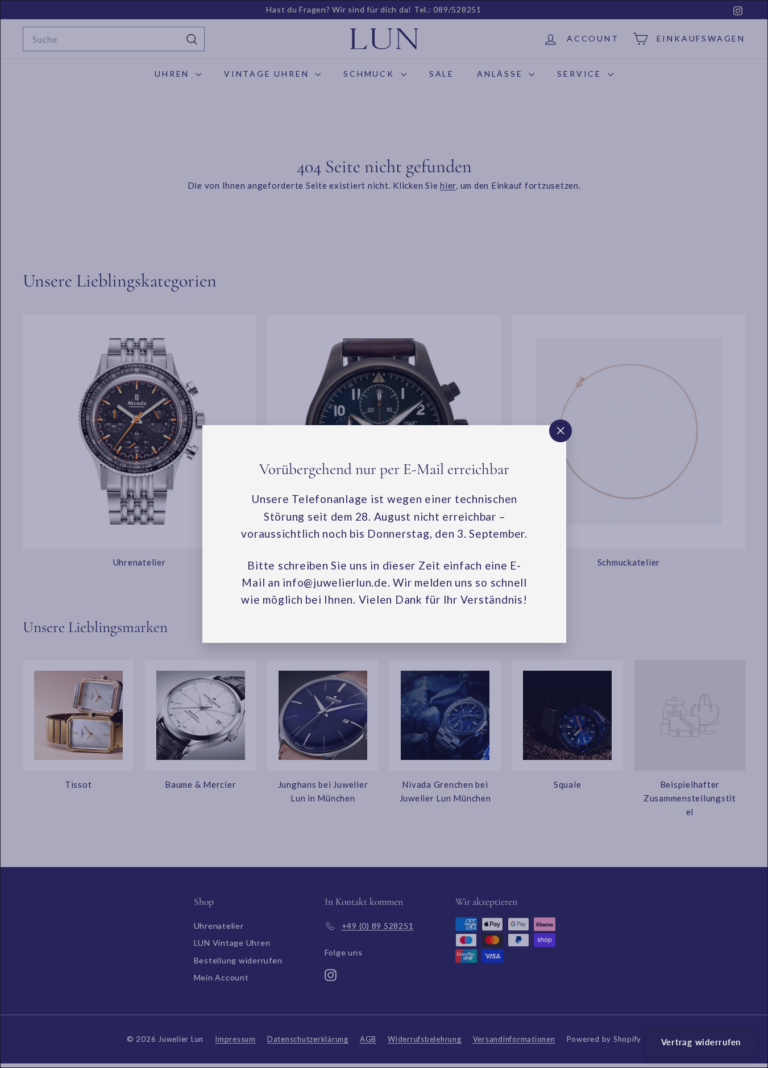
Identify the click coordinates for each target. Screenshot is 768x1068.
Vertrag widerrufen (701, 1042)
